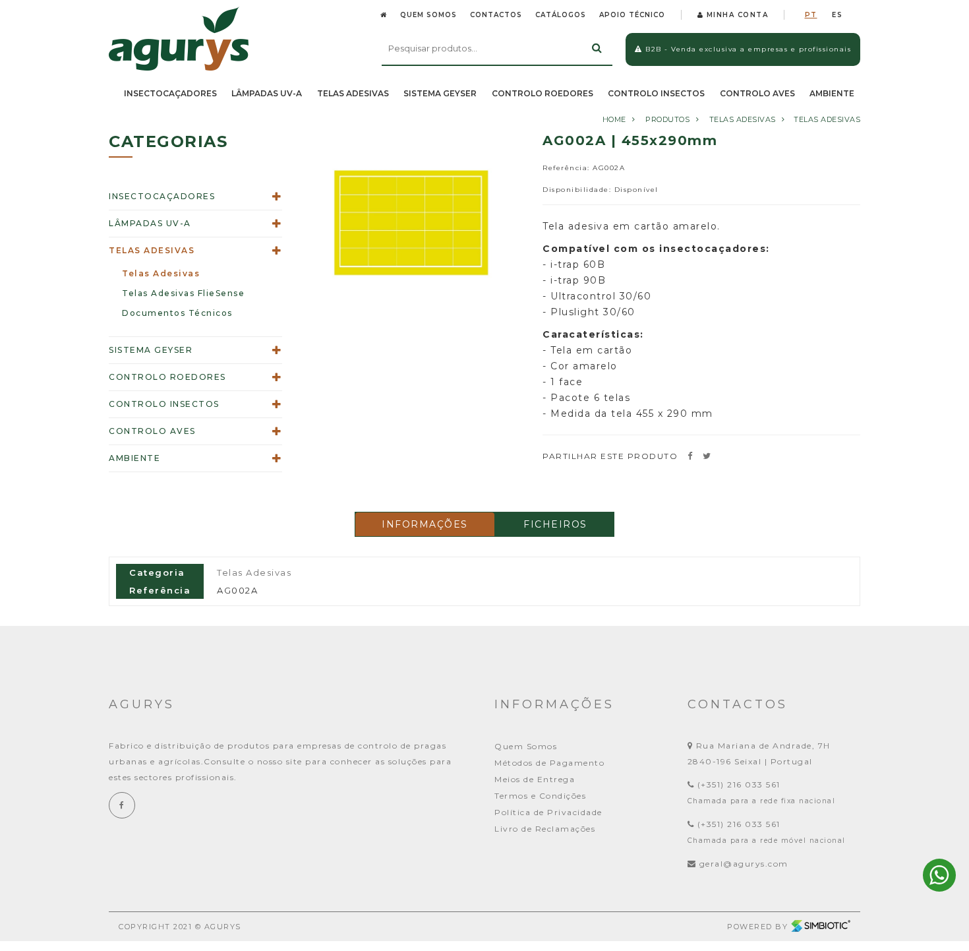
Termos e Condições (540, 796)
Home (614, 119)
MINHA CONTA (735, 15)
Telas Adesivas (827, 119)
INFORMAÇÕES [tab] (425, 524)
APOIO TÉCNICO (632, 15)
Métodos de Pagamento (549, 763)
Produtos (667, 119)
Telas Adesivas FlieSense (183, 293)
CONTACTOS (496, 15)
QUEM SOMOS (428, 15)
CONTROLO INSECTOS (656, 93)
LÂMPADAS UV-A (266, 93)
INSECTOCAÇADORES (170, 93)
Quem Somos (525, 746)
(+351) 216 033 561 (737, 784)
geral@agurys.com (743, 864)
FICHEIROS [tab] (555, 524)
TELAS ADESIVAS (353, 93)
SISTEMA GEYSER (440, 93)
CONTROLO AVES (757, 93)
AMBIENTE (831, 93)
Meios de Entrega (534, 779)
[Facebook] (122, 805)
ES (837, 15)
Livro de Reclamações (544, 829)
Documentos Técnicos (177, 313)
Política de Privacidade (548, 812)
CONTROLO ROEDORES (542, 93)
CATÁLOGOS (560, 15)
